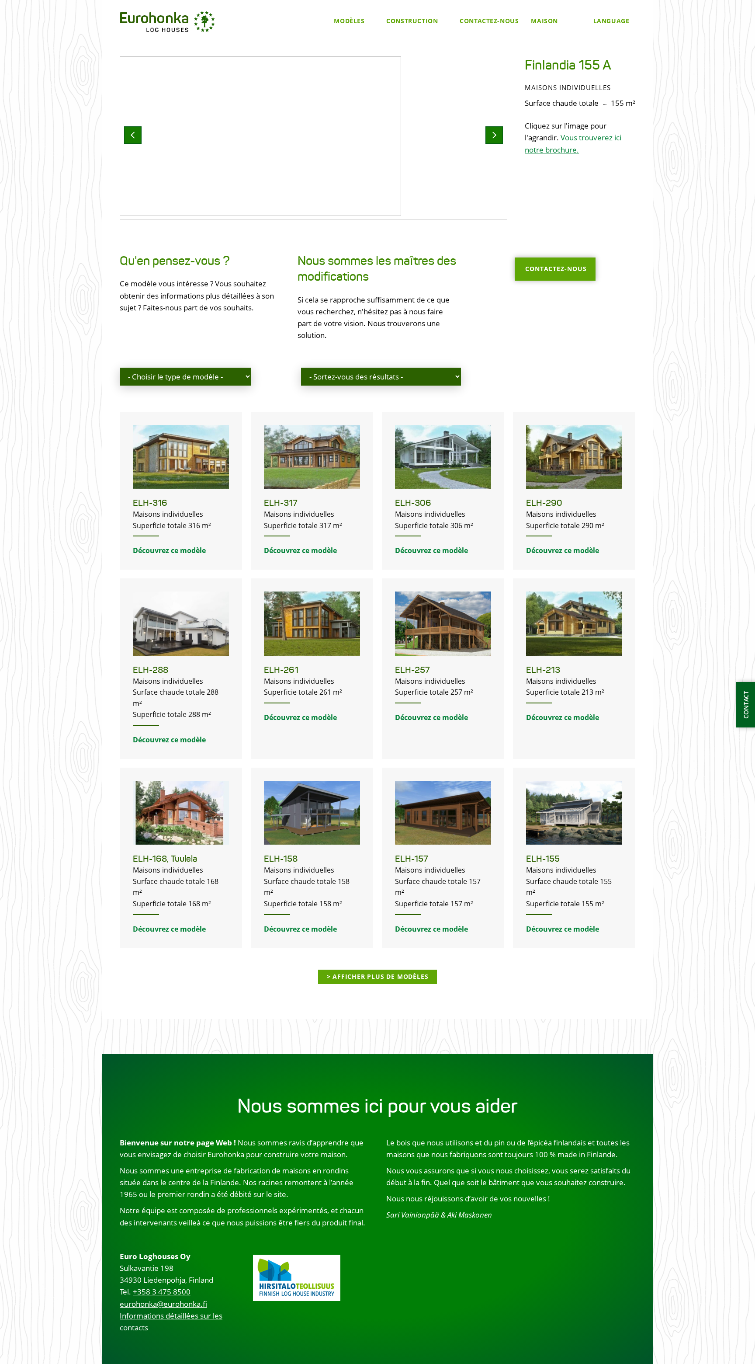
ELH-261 (281, 670)
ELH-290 (544, 503)
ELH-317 (281, 503)
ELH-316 (150, 503)
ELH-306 (413, 503)
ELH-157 (411, 858)
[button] (133, 135)
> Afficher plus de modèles (378, 976)
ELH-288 (150, 670)
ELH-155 (543, 858)
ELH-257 (412, 670)
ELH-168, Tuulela (165, 858)
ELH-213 (543, 670)
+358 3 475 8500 (161, 1292)
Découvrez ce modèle (169, 550)
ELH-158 (281, 858)
